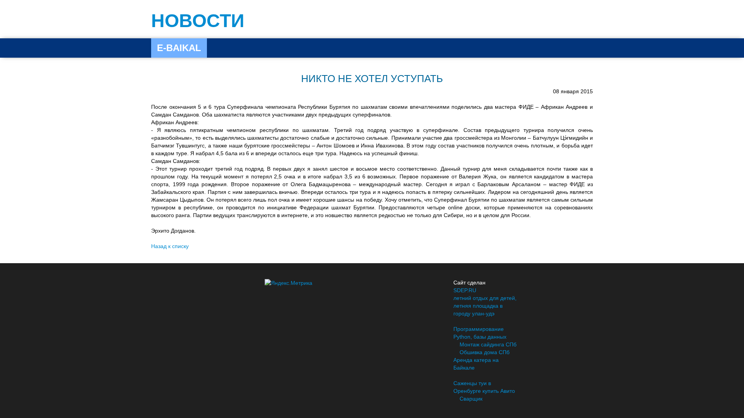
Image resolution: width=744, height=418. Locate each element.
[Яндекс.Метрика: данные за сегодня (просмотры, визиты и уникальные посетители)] (288, 283)
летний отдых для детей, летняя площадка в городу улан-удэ (485, 306)
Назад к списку (170, 246)
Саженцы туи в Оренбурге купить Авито (484, 387)
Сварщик (471, 399)
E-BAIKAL (179, 48)
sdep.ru (464, 290)
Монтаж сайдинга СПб (488, 344)
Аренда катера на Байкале (476, 364)
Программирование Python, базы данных (479, 333)
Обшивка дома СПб (485, 352)
